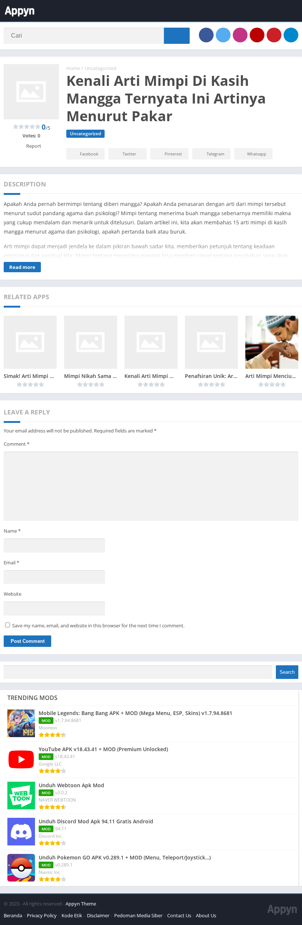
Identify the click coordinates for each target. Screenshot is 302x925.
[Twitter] (223, 35)
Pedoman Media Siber (138, 915)
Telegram (215, 154)
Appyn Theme (81, 903)
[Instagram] (240, 35)
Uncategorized (100, 68)
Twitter (129, 154)
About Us (206, 915)
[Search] (177, 36)
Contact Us (179, 915)
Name (12, 531)
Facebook (89, 154)
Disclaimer (98, 915)
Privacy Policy (42, 915)
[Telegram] (291, 35)
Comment (16, 444)
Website (12, 594)
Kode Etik (72, 915)
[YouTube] (257, 35)
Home (73, 68)
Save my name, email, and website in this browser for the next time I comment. (98, 625)
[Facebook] (206, 35)
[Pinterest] (274, 35)
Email (11, 562)
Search (287, 672)
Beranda (13, 915)
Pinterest (173, 154)
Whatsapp (256, 154)
